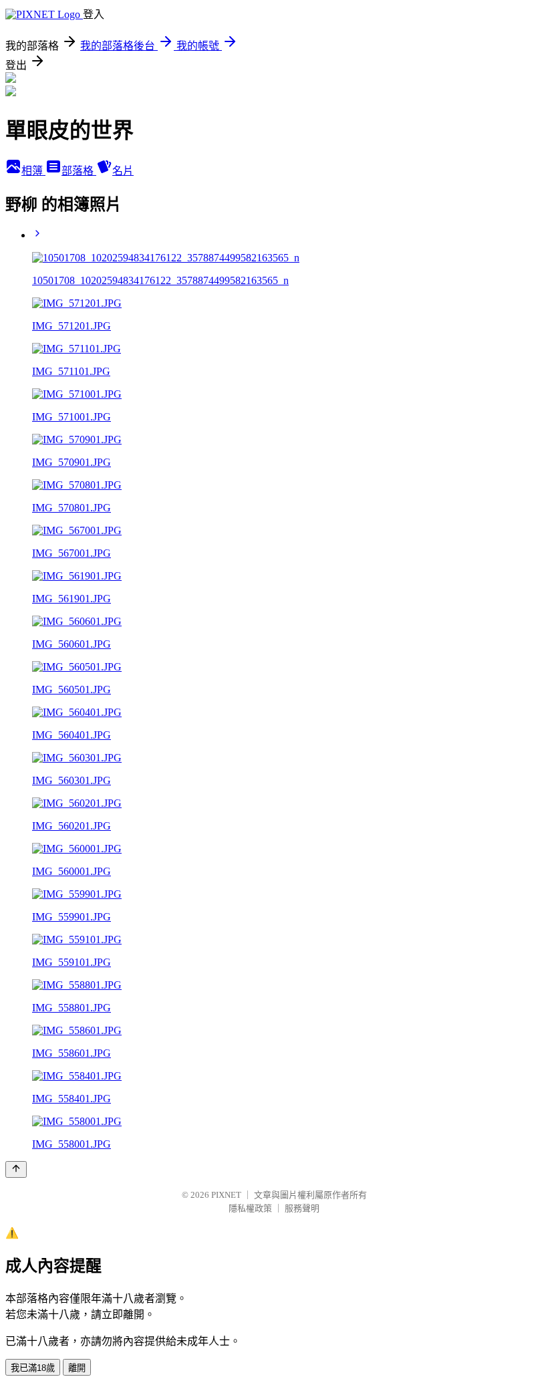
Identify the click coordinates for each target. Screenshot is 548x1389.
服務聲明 (302, 1208)
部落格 (78, 170)
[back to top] (16, 1169)
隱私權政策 (250, 1208)
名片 (123, 170)
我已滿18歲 (33, 1368)
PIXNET (226, 1195)
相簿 (33, 170)
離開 (77, 1368)
